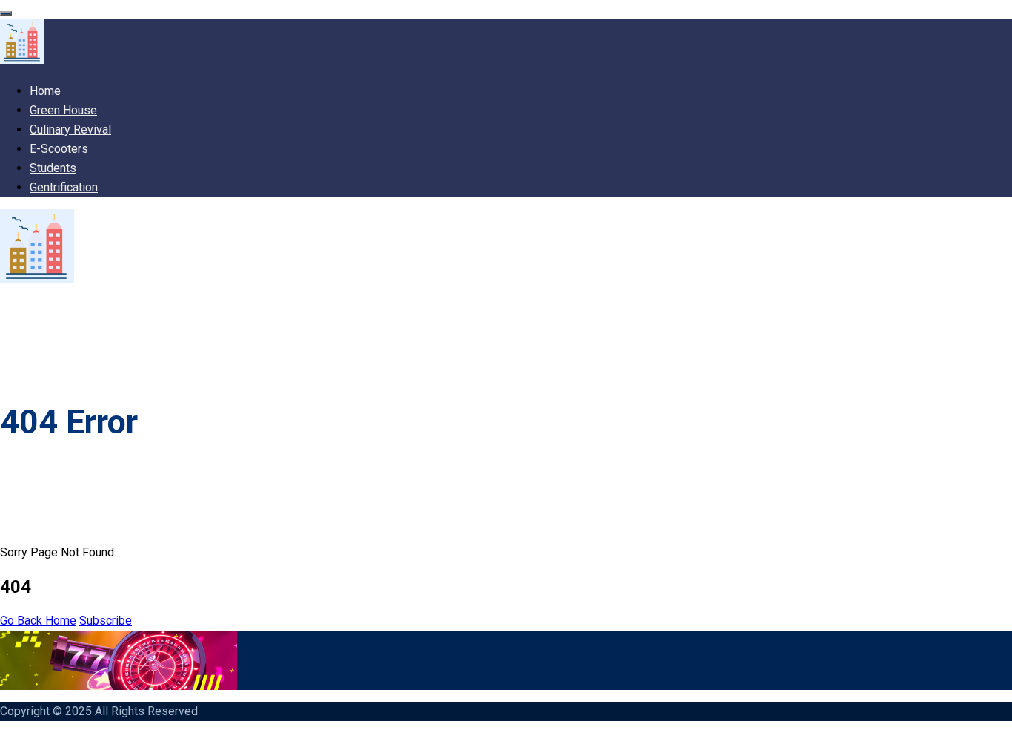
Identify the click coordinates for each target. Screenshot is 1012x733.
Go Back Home (38, 621)
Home (45, 91)
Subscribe (105, 621)
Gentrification (64, 187)
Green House (63, 110)
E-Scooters (59, 149)
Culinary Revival (70, 129)
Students (53, 168)
